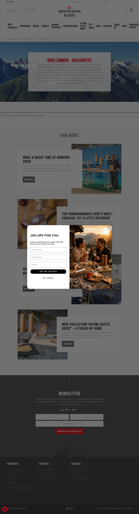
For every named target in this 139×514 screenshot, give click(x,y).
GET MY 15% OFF (48, 271)
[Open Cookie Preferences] (4, 509)
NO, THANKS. (48, 278)
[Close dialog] (109, 228)
